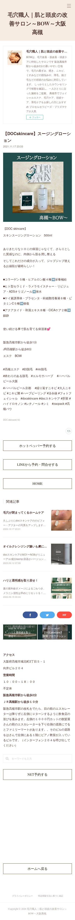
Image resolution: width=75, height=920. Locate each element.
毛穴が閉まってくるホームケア (23, 512)
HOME (37, 483)
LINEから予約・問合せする (37, 464)
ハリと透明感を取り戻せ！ (20, 580)
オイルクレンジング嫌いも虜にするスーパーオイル (36, 546)
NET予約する (38, 774)
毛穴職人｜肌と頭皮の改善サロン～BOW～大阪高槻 (38, 23)
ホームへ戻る (38, 868)
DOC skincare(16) (11, 419)
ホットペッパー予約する (37, 445)
